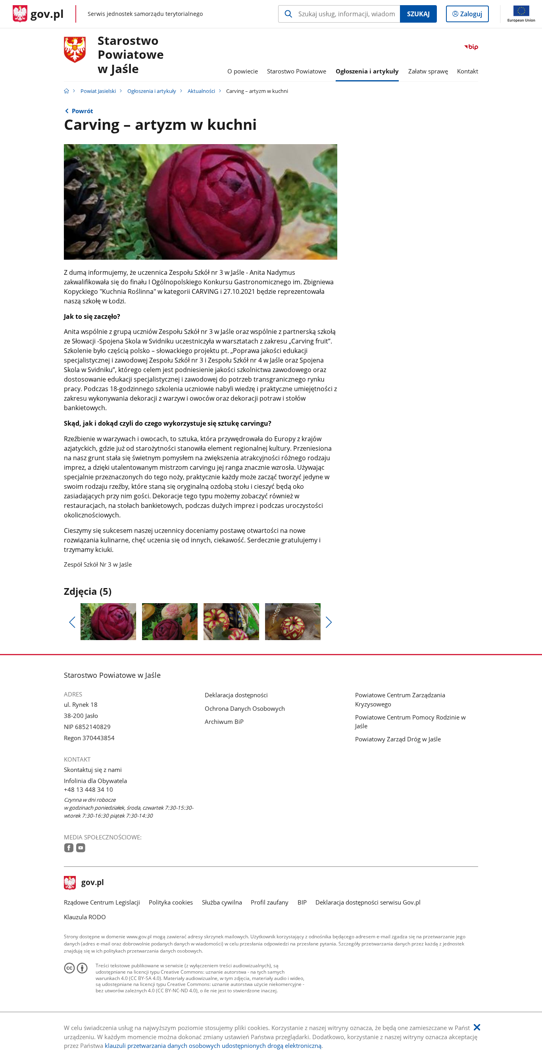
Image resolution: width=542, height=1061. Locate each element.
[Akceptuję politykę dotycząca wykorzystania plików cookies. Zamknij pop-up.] (477, 1027)
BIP (302, 902)
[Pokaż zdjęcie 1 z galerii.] (108, 621)
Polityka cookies (171, 902)
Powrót (82, 111)
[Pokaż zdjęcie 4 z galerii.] (293, 621)
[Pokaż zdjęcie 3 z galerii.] (231, 621)
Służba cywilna (222, 902)
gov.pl (92, 883)
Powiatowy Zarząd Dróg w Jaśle (398, 739)
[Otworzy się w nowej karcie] (69, 848)
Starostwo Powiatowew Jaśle (131, 55)
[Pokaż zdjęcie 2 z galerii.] (170, 621)
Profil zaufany (269, 902)
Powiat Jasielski (98, 91)
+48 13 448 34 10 (88, 789)
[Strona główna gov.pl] (66, 91)
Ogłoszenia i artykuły (151, 91)
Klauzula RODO (85, 917)
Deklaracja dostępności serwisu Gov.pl (368, 902)
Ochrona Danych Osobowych (245, 708)
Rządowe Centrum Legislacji (102, 902)
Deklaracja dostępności (236, 695)
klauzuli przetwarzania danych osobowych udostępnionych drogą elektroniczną (213, 1045)
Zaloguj (474, 15)
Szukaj (418, 14)
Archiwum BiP (224, 721)
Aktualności (201, 91)
